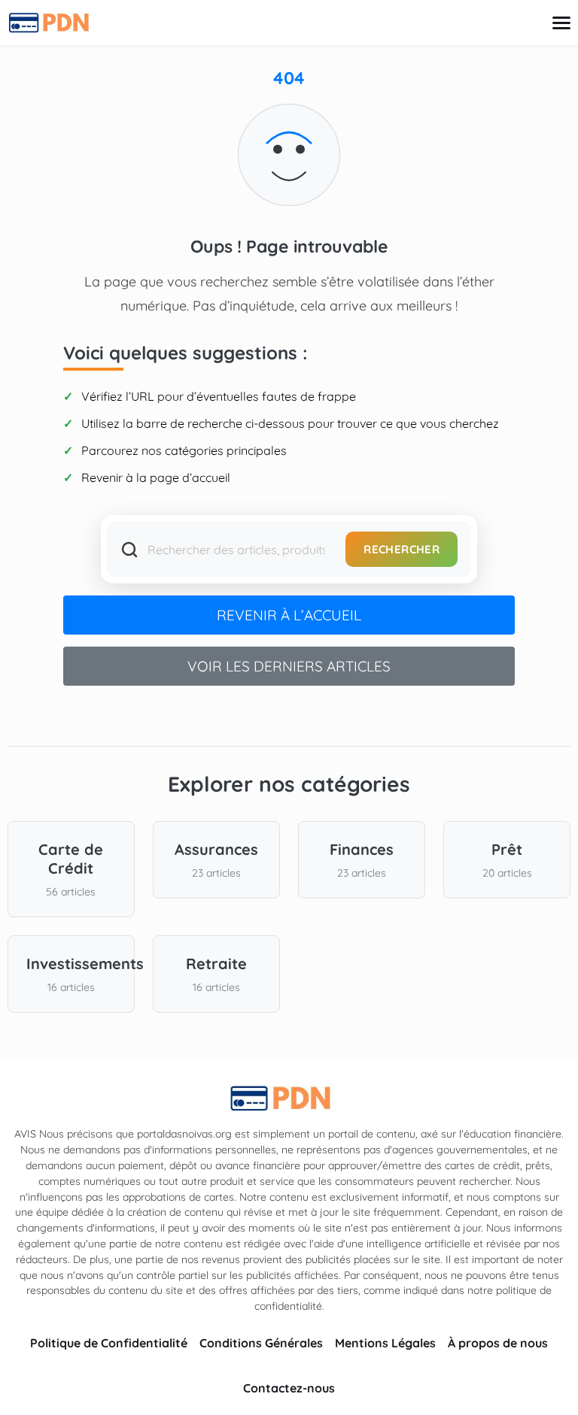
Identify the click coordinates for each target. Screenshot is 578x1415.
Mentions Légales (385, 1342)
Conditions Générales (261, 1342)
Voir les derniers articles (289, 666)
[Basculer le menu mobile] (561, 23)
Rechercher (402, 549)
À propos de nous (498, 1342)
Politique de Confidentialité (108, 1342)
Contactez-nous (289, 1387)
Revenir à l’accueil (289, 615)
